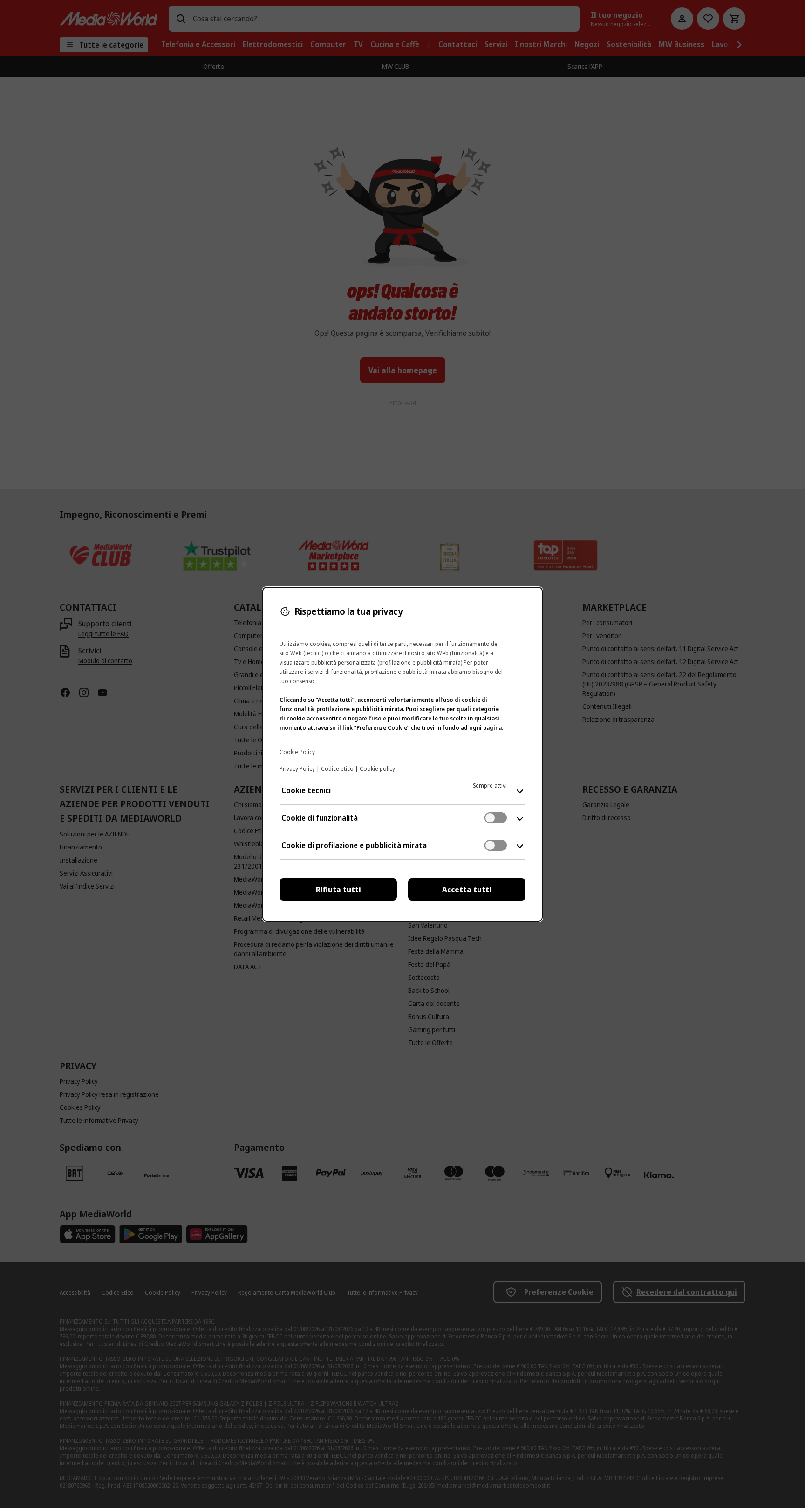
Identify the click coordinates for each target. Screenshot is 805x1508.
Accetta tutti (466, 889)
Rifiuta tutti (338, 889)
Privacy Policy (297, 769)
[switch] (495, 817)
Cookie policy (377, 769)
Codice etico (337, 769)
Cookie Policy (297, 752)
